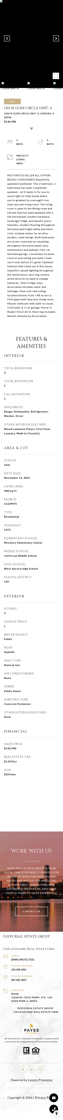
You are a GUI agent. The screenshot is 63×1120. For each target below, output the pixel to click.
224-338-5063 (18, 969)
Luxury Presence (40, 1080)
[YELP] (40, 1069)
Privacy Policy (45, 1097)
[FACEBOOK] (23, 1069)
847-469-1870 (18, 979)
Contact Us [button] (31, 911)
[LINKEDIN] (31, 1069)
